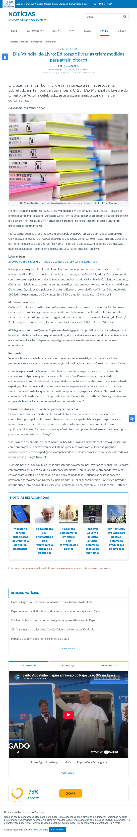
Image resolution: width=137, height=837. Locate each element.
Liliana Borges (71, 66)
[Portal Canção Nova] (9, 4)
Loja (109, 4)
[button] (5, 57)
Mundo (104, 31)
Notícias (14, 41)
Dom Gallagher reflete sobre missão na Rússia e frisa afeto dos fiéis (51, 602)
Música (47, 4)
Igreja (55, 31)
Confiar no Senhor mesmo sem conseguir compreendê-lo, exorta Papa (53, 620)
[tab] (28, 665)
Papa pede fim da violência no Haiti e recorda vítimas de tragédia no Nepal (56, 611)
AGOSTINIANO (28, 665)
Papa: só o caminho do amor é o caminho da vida (40, 638)
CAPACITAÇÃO (108, 665)
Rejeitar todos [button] (40, 829)
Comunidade (75, 4)
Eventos (19, 4)
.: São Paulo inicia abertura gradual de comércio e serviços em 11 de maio (52, 261)
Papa (71, 31)
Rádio (102, 4)
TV (95, 4)
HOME (14, 31)
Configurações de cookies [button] (18, 829)
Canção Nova (34, 31)
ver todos (68, 772)
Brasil (87, 31)
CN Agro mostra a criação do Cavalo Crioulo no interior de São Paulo (52, 629)
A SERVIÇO (68, 665)
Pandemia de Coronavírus (43, 41)
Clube (55, 4)
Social (85, 4)
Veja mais (68, 648)
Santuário (63, 4)
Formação (29, 4)
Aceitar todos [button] (57, 829)
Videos (122, 31)
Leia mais (115, 822)
